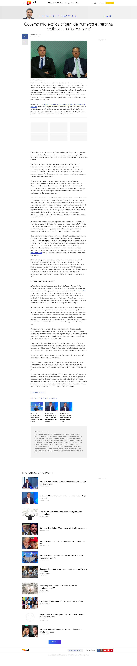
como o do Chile (36, 253)
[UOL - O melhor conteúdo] (31, 2)
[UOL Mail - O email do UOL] (96, 3)
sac (93, 2)
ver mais (53, 641)
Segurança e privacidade (84, 655)
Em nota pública (80, 291)
